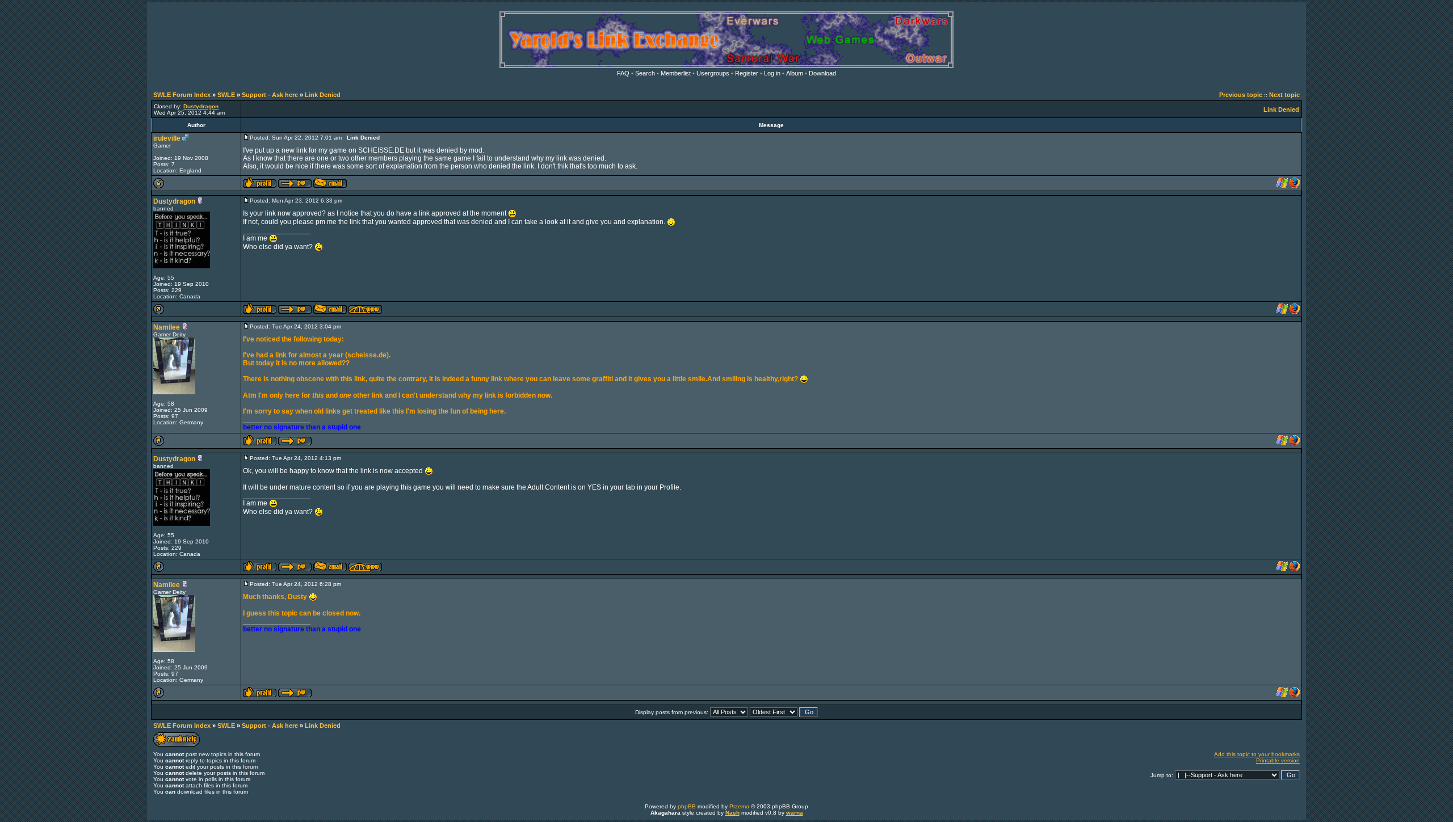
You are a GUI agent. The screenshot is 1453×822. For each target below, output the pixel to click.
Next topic (1284, 94)
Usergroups (712, 73)
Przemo (739, 806)
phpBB (687, 806)
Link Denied (323, 94)
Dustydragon (174, 201)
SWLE (226, 94)
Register (746, 73)
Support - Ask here (270, 94)
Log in (772, 73)
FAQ (623, 73)
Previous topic (1240, 94)
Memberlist (676, 73)
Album (794, 73)
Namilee (166, 327)
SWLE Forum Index (182, 94)
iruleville (166, 138)
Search (645, 73)
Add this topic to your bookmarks (1257, 754)
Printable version (1278, 760)
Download (822, 73)
